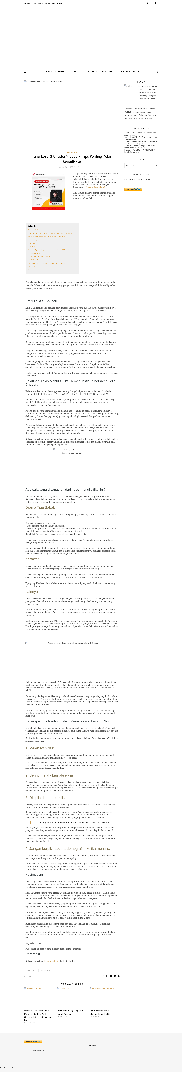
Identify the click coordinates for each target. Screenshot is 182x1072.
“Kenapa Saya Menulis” (96, 187)
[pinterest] (155, 3)
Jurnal (128, 111)
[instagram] (152, 3)
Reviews (128, 119)
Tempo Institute (51, 961)
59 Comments (80, 167)
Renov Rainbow (37, 1050)
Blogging (72, 152)
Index (59, 3)
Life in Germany (130, 72)
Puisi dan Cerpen (147, 115)
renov (29, 976)
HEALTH (75, 72)
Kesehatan (136, 112)
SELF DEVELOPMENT (53, 72)
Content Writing (31, 970)
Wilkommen (30, 3)
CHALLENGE (108, 72)
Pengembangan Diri (131, 115)
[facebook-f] (144, 3)
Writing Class (45, 970)
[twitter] (148, 3)
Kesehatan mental (146, 112)
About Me (50, 3)
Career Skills (136, 108)
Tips (151, 119)
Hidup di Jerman (149, 109)
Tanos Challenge (141, 118)
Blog (40, 3)
